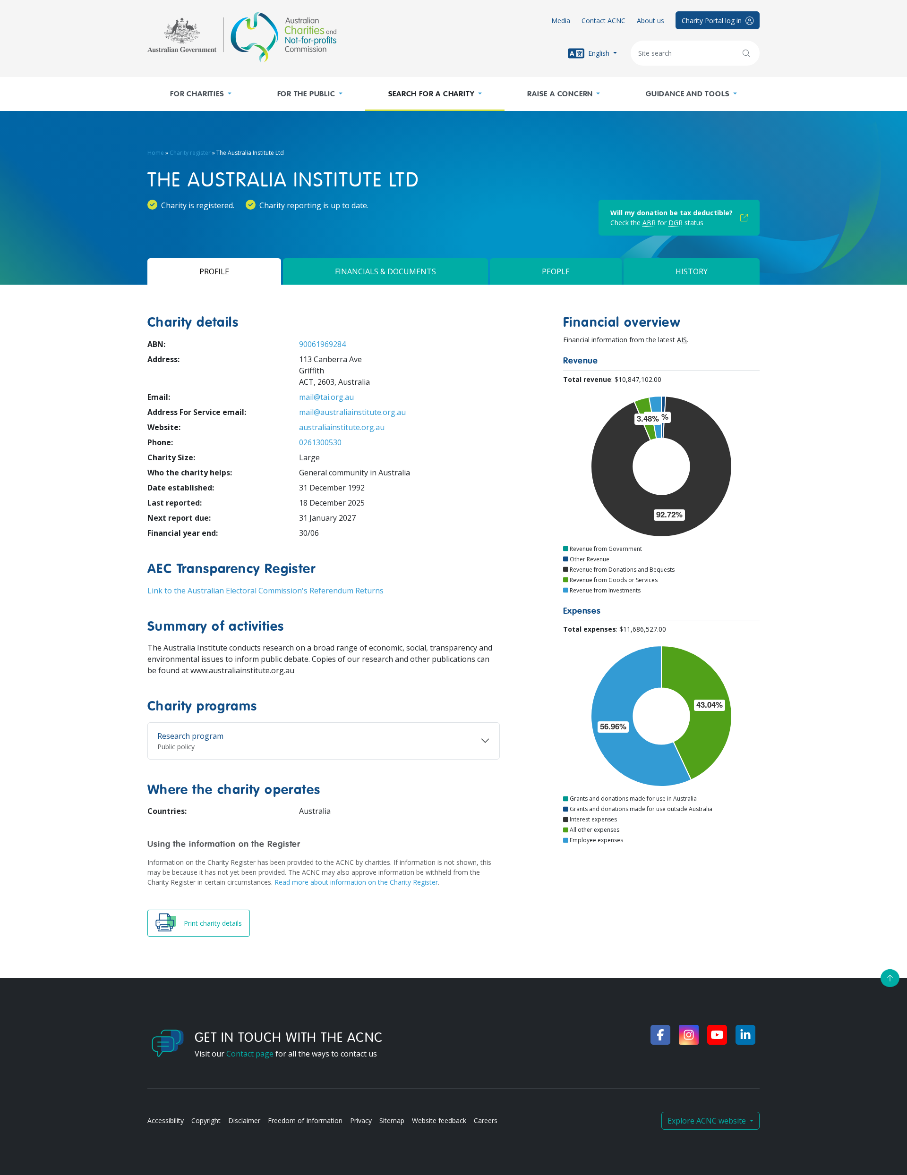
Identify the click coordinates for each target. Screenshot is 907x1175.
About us (650, 20)
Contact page (250, 1053)
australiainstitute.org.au (342, 427)
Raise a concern (560, 94)
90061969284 (322, 344)
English (598, 52)
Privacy (361, 1120)
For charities (197, 94)
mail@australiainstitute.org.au (352, 412)
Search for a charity (431, 94)
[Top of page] (890, 978)
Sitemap (391, 1120)
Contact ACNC (603, 20)
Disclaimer (244, 1120)
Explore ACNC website (707, 1121)
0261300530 (320, 442)
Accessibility (165, 1120)
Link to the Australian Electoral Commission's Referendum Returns (265, 590)
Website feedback (439, 1120)
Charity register (190, 153)
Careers (485, 1120)
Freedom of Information (305, 1120)
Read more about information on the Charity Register (356, 882)
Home (155, 153)
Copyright (206, 1120)
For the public (306, 94)
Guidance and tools (687, 94)
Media (560, 20)
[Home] (241, 37)
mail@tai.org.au (326, 397)
